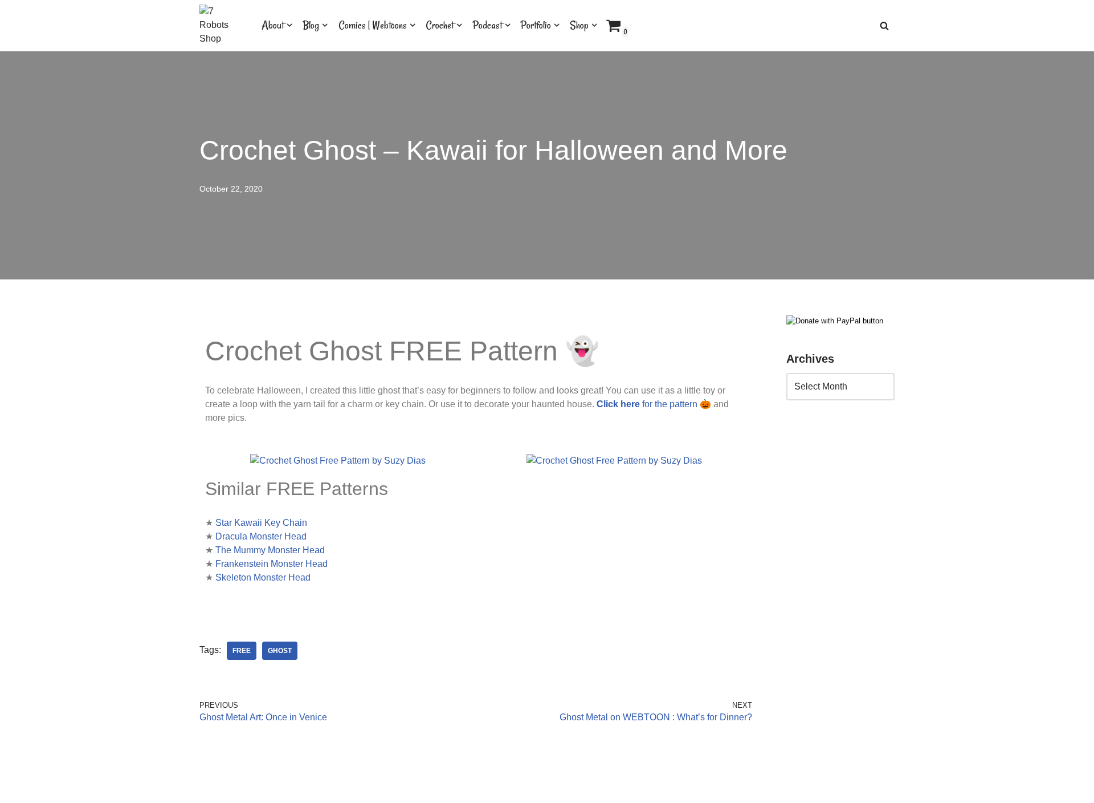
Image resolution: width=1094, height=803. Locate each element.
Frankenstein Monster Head (271, 564)
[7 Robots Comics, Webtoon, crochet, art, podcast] (220, 26)
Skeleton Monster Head (263, 577)
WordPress (301, 789)
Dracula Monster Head (261, 536)
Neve (210, 789)
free (241, 651)
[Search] (884, 25)
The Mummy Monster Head (270, 550)
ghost (280, 651)
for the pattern (645, 404)
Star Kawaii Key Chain (261, 523)
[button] (289, 25)
